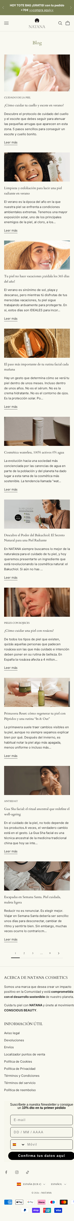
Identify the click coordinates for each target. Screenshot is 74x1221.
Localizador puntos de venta (24, 1054)
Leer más (10, 142)
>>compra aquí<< (41, 10)
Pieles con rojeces (17, 623)
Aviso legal (12, 1033)
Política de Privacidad (19, 1069)
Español (56, 1184)
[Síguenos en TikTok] (27, 1172)
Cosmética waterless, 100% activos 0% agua (34, 452)
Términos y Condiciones (21, 1076)
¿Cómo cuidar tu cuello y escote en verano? (34, 105)
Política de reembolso (20, 1090)
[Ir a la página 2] (58, 953)
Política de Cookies (18, 1061)
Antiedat (11, 801)
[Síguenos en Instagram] (17, 1172)
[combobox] (17, 1144)
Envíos (9, 1047)
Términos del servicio (20, 1083)
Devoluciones (14, 1040)
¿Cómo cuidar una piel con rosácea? (29, 630)
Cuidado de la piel (17, 97)
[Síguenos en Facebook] (6, 1172)
